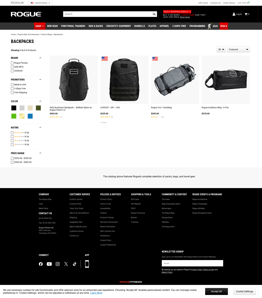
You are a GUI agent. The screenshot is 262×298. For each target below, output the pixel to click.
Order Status (229, 3)
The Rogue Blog (168, 213)
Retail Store (43, 208)
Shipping (73, 217)
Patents (103, 213)
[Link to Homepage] (26, 14)
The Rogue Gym (168, 227)
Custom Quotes (76, 199)
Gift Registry (136, 204)
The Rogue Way (45, 199)
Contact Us (215, 3)
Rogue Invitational (199, 199)
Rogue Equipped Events (202, 213)
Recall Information (107, 227)
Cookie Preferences (108, 245)
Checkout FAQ (75, 204)
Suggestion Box (76, 222)
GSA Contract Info (107, 231)
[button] (154, 14)
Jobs (41, 204)
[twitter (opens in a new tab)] (66, 264)
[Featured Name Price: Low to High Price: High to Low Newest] (238, 49)
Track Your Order (76, 208)
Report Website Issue (78, 227)
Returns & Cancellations (79, 213)
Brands (134, 217)
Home (13, 34)
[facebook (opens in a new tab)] (41, 264)
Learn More (96, 292)
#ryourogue (166, 208)
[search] (110, 14)
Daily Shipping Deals (176, 12)
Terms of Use (105, 204)
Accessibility (105, 208)
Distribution (105, 236)
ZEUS (133, 208)
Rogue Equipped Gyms (171, 204)
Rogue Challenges (199, 204)
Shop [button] (38, 26)
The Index (166, 199)
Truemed (134, 222)
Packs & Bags (46, 34)
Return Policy (167, 272)
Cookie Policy (105, 240)
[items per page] (221, 49)
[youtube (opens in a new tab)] (49, 264)
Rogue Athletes (198, 208)
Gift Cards (203, 3)
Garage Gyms (167, 217)
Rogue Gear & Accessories (28, 34)
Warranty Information (109, 222)
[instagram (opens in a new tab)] (57, 264)
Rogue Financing (138, 213)
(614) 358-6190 (45, 218)
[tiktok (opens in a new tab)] (74, 264)
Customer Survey (77, 231)
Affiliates (165, 222)
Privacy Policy (106, 199)
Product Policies (107, 217)
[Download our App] (87, 264)
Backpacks (58, 34)
